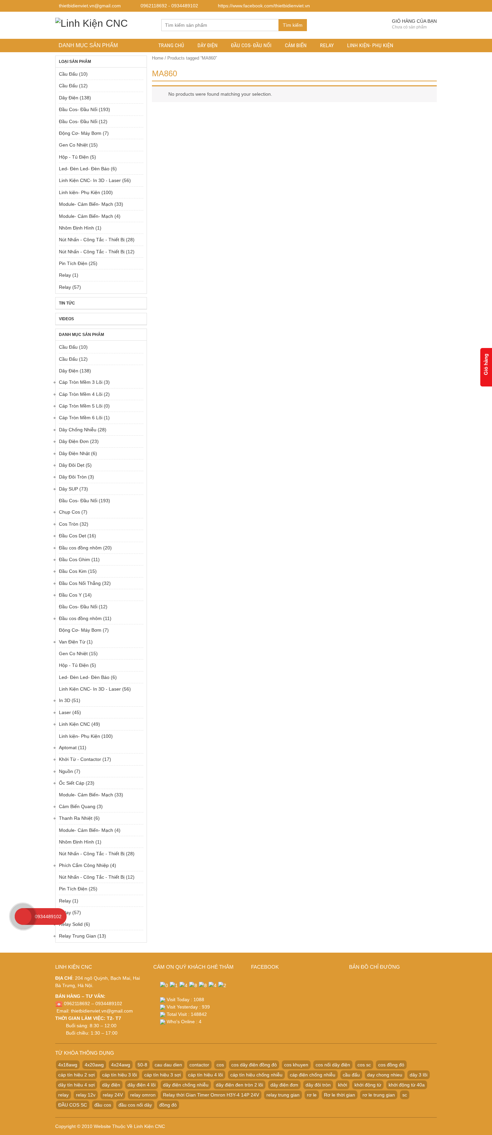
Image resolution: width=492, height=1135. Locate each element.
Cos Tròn (68, 524)
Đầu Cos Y (70, 595)
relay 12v (85, 1095)
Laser (65, 712)
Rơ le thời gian (339, 1095)
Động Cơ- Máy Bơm (80, 133)
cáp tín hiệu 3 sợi (162, 1074)
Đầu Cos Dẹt (72, 535)
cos (220, 1064)
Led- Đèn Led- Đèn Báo (84, 168)
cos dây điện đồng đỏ (254, 1064)
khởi (342, 1084)
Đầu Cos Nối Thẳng (80, 583)
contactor (199, 1064)
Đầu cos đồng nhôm (80, 547)
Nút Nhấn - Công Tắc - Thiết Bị (92, 239)
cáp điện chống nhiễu (312, 1074)
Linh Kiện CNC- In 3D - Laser (90, 180)
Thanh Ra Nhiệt (75, 818)
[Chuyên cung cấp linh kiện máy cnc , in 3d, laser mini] (91, 22)
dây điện (111, 1084)
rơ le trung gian (378, 1095)
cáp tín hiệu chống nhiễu (256, 1074)
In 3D (64, 700)
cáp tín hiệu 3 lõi (119, 1074)
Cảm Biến (296, 45)
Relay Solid (71, 924)
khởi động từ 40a (407, 1084)
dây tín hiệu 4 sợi (76, 1084)
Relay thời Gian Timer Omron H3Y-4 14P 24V (211, 1095)
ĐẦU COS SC (72, 1105)
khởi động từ (367, 1084)
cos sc (364, 1064)
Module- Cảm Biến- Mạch (86, 204)
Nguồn (66, 771)
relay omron (143, 1095)
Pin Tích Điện (73, 263)
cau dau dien (168, 1064)
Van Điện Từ (72, 641)
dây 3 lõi (418, 1074)
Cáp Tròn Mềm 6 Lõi (80, 417)
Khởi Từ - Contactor (80, 759)
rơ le (312, 1095)
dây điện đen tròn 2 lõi (239, 1084)
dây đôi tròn (318, 1084)
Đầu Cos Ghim (74, 559)
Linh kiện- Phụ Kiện (370, 45)
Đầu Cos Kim (73, 571)
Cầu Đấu (68, 74)
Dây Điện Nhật (74, 453)
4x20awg (94, 1064)
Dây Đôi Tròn (73, 476)
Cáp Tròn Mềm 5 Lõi (80, 406)
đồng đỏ (168, 1105)
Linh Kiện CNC (74, 724)
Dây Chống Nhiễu (77, 429)
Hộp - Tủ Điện (74, 157)
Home (157, 58)
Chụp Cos (69, 512)
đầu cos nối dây (135, 1105)
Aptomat (68, 747)
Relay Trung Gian (77, 936)
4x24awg (120, 1064)
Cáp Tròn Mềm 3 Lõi (80, 382)
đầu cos (102, 1105)
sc (404, 1095)
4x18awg (67, 1064)
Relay (327, 45)
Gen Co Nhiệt (73, 145)
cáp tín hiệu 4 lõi (205, 1074)
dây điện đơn (284, 1084)
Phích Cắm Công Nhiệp (84, 865)
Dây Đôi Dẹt (71, 465)
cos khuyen (296, 1064)
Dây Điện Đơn (74, 441)
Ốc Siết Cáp (71, 783)
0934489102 (48, 916)
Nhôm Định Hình (76, 228)
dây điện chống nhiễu (186, 1084)
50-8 (142, 1064)
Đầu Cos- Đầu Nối (251, 45)
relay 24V (113, 1095)
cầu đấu (351, 1074)
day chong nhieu (384, 1074)
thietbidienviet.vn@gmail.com (102, 1011)
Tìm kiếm (293, 25)
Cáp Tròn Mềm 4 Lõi (80, 394)
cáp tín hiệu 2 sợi (76, 1074)
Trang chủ (171, 45)
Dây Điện (207, 45)
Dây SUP (68, 489)
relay (63, 1095)
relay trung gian (283, 1095)
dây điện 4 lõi (142, 1084)
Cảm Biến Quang (77, 806)
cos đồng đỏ (391, 1064)
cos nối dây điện (333, 1064)
